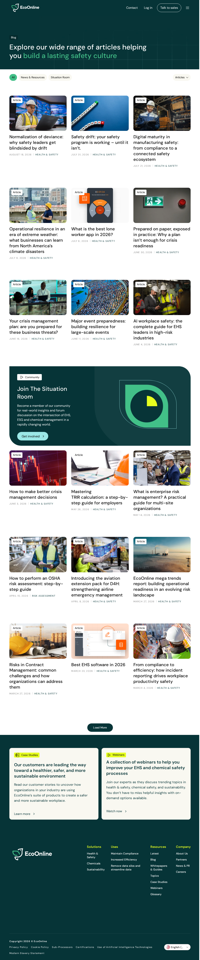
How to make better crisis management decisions (35, 494)
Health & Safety (92, 855)
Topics (154, 875)
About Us (182, 853)
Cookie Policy (40, 947)
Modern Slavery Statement (27, 953)
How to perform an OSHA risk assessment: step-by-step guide (36, 583)
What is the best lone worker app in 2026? (93, 231)
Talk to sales (169, 8)
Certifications (85, 947)
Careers (181, 872)
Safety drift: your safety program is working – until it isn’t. (99, 142)
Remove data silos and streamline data (125, 867)
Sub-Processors (62, 947)
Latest (154, 853)
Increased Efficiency (124, 859)
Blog (153, 859)
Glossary (156, 894)
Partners (181, 859)
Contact (132, 8)
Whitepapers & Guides (158, 867)
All (13, 77)
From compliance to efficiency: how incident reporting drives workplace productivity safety (160, 673)
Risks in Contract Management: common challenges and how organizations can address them (35, 676)
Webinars (156, 888)
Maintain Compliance (124, 853)
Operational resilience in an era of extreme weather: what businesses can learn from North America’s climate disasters (37, 240)
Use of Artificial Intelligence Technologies (125, 947)
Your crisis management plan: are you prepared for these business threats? (35, 326)
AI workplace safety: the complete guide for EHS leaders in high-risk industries (157, 329)
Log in (148, 8)
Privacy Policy (18, 947)
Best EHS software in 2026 (98, 664)
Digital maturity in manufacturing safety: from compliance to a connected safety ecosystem (155, 148)
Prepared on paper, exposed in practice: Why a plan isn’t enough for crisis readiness (161, 237)
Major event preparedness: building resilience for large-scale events (98, 326)
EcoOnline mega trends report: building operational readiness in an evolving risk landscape (161, 586)
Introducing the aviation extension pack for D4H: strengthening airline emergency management (97, 586)
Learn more (22, 814)
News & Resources (33, 77)
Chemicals (93, 863)
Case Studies (158, 882)
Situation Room (60, 77)
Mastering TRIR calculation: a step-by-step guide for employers (99, 497)
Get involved (31, 436)
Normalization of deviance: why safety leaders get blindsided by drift (36, 142)
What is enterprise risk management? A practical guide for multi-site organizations (159, 500)
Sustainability (96, 869)
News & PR (183, 866)
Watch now (114, 811)
